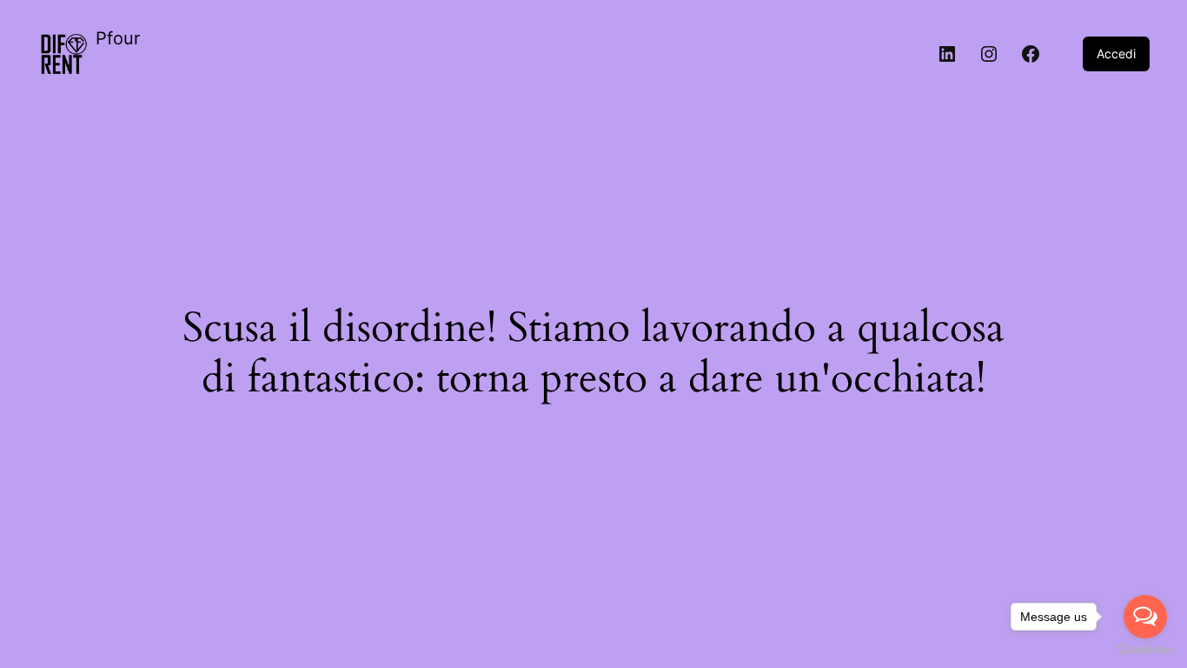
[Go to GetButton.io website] (1145, 650)
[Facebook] (1030, 53)
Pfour (118, 38)
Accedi (1116, 53)
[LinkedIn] (947, 53)
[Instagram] (988, 53)
